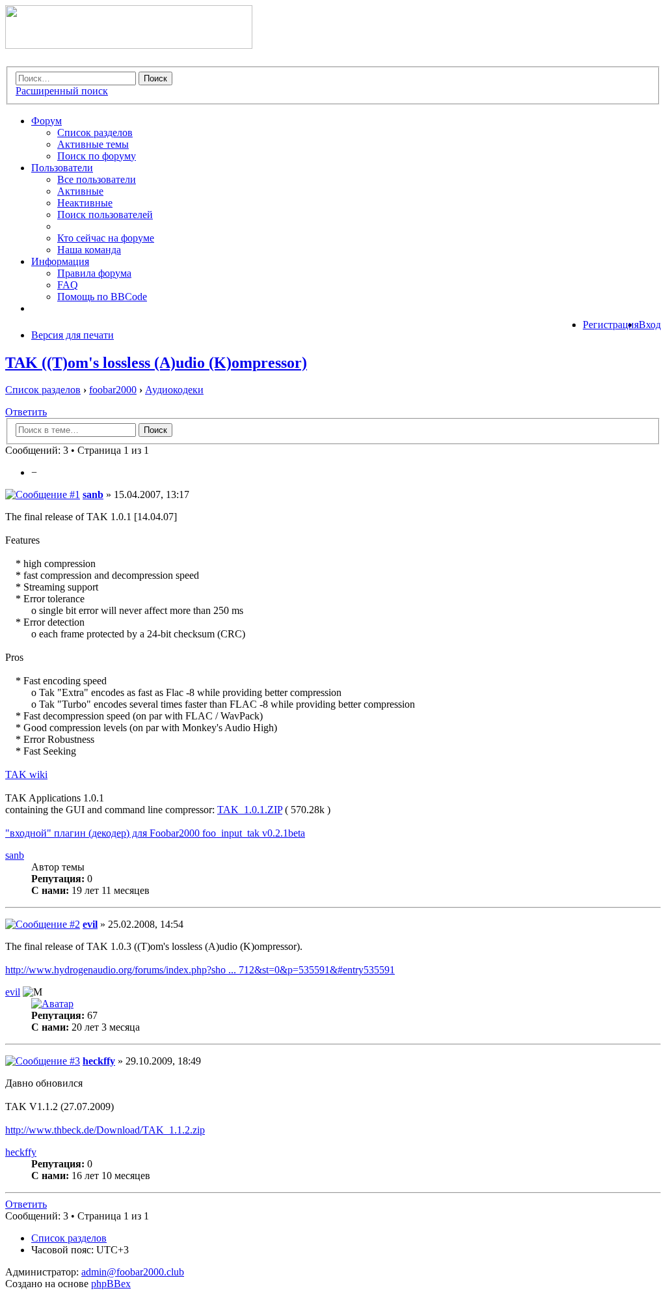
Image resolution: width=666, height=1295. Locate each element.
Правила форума (94, 273)
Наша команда (89, 249)
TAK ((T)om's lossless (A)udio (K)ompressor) (156, 362)
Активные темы (93, 144)
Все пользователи (96, 179)
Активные (80, 191)
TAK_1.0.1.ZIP (249, 809)
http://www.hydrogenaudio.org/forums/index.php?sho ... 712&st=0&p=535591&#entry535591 (200, 969)
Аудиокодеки (174, 389)
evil (90, 924)
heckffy (99, 1060)
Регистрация (611, 324)
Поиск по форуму (96, 155)
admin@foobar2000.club (132, 1271)
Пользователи (62, 167)
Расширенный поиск (62, 90)
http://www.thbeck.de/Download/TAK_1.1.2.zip (105, 1129)
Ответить (26, 411)
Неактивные (85, 202)
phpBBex (111, 1283)
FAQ (67, 284)
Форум (46, 120)
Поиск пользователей (105, 214)
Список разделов (95, 132)
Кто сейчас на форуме (105, 238)
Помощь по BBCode (102, 296)
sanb (93, 494)
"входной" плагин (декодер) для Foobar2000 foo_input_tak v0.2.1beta (155, 833)
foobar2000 (113, 389)
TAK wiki (26, 774)
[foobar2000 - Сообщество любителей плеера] (128, 45)
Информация (60, 261)
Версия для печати (72, 335)
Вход (650, 324)
